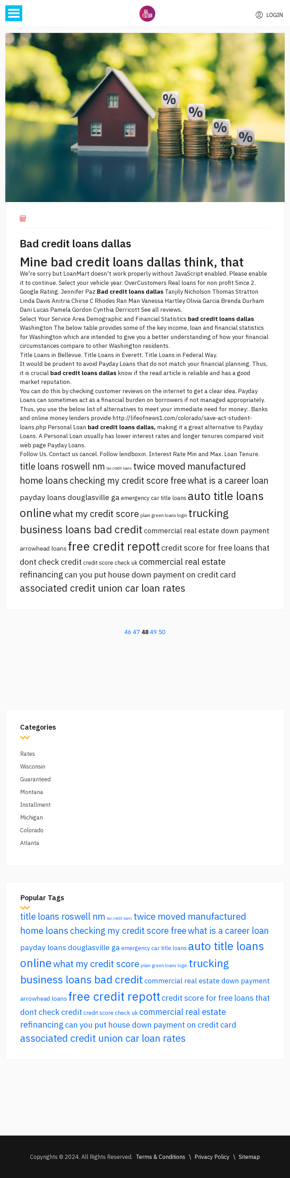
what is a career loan (227, 480)
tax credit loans (119, 468)
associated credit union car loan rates (102, 587)
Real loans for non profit (201, 283)
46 (128, 632)
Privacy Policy (212, 1156)
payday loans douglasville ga (70, 497)
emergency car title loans (153, 497)
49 (153, 632)
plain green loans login (163, 515)
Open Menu (13, 13)
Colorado (32, 830)
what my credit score (96, 513)
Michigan (31, 817)
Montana (31, 791)
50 (162, 632)
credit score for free (196, 547)
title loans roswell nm (62, 466)
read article (165, 373)
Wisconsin (32, 766)
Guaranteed (35, 779)
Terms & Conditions (160, 1156)
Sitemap (249, 1156)
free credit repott (114, 546)
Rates (27, 753)
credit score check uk (110, 562)
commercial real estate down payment (206, 530)
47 (136, 632)
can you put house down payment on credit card (150, 574)
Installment (35, 804)
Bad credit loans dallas (75, 243)
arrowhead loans (43, 548)
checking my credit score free (128, 480)
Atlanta (29, 842)
